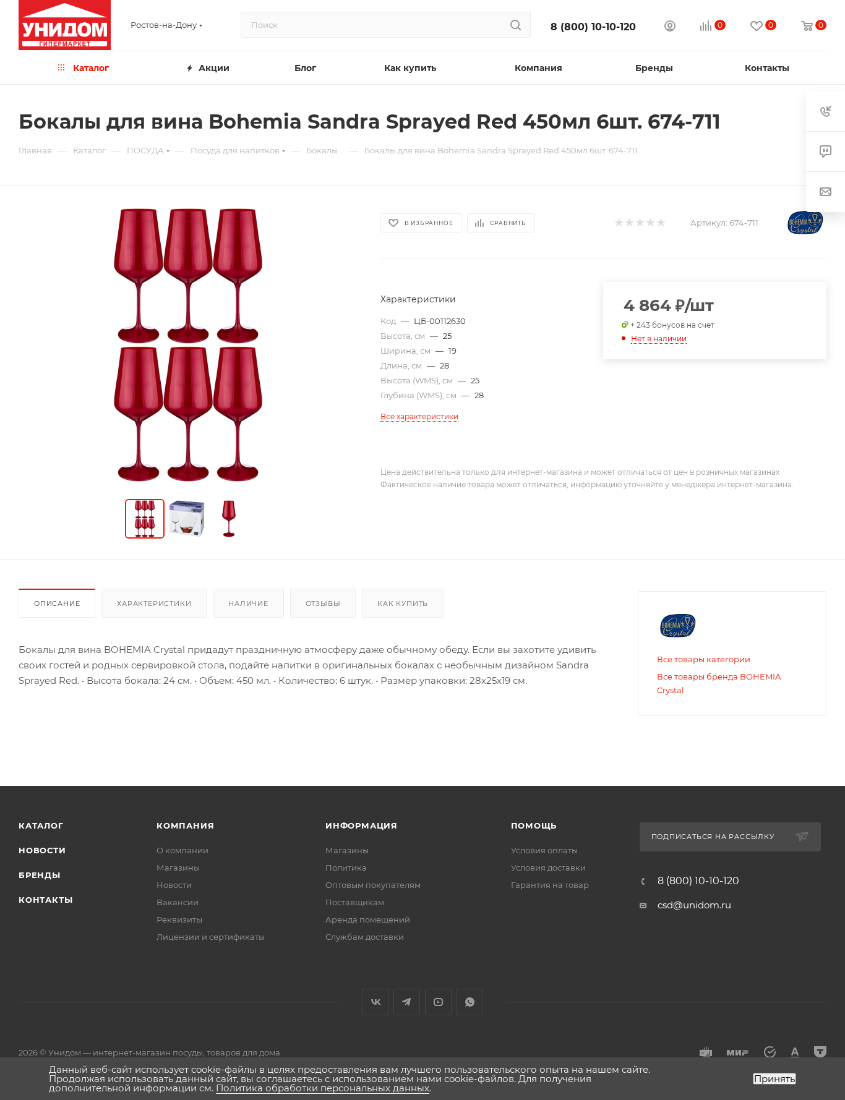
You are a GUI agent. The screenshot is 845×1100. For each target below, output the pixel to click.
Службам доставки (364, 937)
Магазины (178, 867)
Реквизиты (179, 919)
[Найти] (515, 25)
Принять (774, 1079)
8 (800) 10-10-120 (593, 27)
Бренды (40, 875)
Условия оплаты (544, 850)
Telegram (406, 1002)
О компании (182, 850)
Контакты (45, 900)
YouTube (438, 1002)
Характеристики (154, 603)
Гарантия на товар (550, 885)
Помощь (534, 825)
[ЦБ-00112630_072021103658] (188, 345)
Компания (185, 825)
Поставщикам (354, 902)
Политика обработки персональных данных (322, 1088)
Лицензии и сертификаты (211, 937)
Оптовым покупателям (373, 885)
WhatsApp (470, 1002)
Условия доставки (548, 867)
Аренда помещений (367, 919)
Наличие (248, 603)
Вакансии (178, 902)
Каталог (41, 825)
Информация (361, 825)
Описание (57, 603)
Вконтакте (375, 1002)
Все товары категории (703, 659)
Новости (42, 850)
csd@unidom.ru (694, 905)
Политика (346, 867)
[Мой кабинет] (670, 27)
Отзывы (323, 603)
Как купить (402, 603)
